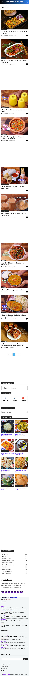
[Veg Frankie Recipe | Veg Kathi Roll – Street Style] (14, 176)
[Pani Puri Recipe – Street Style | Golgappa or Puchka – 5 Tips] (7, 480)
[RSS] (15, 592)
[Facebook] (2, 592)
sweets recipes (4, 432)
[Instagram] (6, 592)
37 (26, 140)
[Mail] (9, 592)
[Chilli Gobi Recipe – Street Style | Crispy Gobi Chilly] (14, 49)
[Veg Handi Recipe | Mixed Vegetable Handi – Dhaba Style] (14, 126)
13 (26, 266)
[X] (18, 592)
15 (26, 35)
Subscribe (23, 397)
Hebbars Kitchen (4, 35)
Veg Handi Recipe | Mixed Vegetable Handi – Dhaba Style (13, 138)
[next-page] (20, 354)
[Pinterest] (12, 592)
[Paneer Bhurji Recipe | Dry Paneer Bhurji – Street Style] (14, 20)
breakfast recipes (5, 450)
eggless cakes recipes (6, 468)
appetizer (3, 57)
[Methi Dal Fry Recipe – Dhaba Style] (14, 279)
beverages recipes (5, 107)
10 (26, 291)
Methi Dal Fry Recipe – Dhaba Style (12, 290)
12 (26, 347)
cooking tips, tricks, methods (7, 615)
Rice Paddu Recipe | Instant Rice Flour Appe (12, 636)
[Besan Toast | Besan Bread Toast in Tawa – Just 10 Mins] (7, 445)
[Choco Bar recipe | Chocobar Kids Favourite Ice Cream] (21, 445)
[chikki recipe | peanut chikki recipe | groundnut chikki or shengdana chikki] (14, 332)
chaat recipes (4, 485)
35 (26, 190)
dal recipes (4, 287)
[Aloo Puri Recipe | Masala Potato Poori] (21, 480)
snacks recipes (4, 638)
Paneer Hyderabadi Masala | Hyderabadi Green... (20, 436)
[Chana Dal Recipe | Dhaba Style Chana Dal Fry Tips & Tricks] (14, 304)
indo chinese (18, 468)
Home (2, 5)
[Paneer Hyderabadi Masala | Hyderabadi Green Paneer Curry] (21, 426)
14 (26, 217)
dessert (17, 450)
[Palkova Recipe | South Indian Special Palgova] (7, 426)
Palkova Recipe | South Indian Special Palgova (13, 645)
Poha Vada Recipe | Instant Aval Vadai (11, 639)
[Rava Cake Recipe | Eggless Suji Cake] (7, 463)
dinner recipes (4, 619)
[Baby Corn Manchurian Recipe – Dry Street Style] (14, 252)
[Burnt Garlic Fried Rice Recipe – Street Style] (21, 463)
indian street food (5, 184)
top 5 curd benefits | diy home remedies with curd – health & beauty (13, 613)
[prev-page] (8, 354)
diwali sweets (4, 341)
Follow (14, 397)
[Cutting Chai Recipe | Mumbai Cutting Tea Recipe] (14, 203)
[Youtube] (21, 592)
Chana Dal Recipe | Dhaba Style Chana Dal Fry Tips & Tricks (13, 316)
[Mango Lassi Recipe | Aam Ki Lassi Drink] (14, 99)
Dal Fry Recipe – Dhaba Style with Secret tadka (13, 642)
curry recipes (4, 29)
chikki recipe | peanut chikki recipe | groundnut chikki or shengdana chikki (13, 345)
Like (6, 397)
